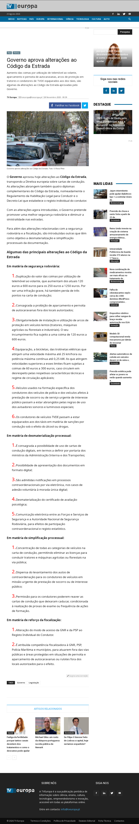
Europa (40, 19)
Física (113, 346)
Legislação (34, 682)
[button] (129, 19)
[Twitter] (124, 14)
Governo (21, 682)
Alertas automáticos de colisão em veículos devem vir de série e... (121, 357)
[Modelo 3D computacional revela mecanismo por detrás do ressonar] (100, 337)
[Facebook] (112, 14)
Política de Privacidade (65, 820)
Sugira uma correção (78, 676)
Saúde (10, 733)
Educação (115, 261)
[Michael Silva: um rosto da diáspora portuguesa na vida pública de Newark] (47, 725)
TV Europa (12, 97)
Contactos (119, 820)
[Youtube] (129, 14)
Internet (114, 305)
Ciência (70, 19)
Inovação (114, 240)
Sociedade (40, 733)
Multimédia (14, 24)
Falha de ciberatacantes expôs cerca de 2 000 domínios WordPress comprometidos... (120, 296)
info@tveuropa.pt (70, 809)
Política (16, 53)
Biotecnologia (117, 203)
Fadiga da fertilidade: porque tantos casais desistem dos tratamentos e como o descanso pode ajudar (18, 744)
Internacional (55, 19)
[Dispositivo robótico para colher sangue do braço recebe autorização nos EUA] (100, 316)
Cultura (96, 19)
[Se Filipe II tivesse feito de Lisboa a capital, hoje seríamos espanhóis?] (76, 725)
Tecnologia (82, 19)
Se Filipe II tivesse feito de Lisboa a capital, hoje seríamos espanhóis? (76, 740)
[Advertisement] (48, 37)
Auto (107, 19)
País (31, 19)
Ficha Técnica (104, 820)
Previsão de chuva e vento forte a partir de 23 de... (120, 214)
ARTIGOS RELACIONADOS (48, 709)
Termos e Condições (41, 820)
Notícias (22, 19)
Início (11, 19)
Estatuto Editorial (87, 820)
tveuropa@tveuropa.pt (31, 97)
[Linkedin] (118, 14)
